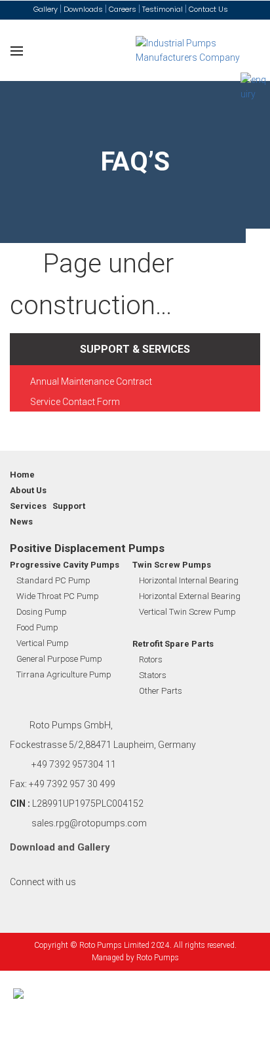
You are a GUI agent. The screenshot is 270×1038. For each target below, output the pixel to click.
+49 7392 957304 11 (73, 764)
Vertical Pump (42, 643)
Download (32, 847)
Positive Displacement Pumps (87, 548)
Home (22, 474)
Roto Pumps (157, 957)
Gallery (93, 847)
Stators (152, 675)
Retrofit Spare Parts (173, 644)
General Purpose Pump (59, 659)
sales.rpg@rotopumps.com (89, 823)
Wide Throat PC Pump (57, 596)
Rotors (151, 659)
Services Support (47, 506)
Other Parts (160, 691)
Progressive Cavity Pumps (64, 565)
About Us (28, 490)
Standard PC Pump (53, 580)
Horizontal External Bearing (190, 596)
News (21, 522)
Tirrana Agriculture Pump (63, 674)
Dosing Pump (41, 612)
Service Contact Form (75, 402)
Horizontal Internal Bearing (189, 580)
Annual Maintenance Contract (91, 381)
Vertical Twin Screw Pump (187, 612)
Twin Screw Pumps (171, 565)
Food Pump (37, 627)
